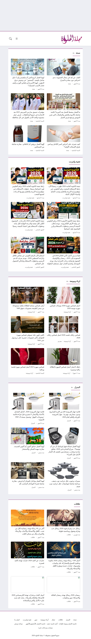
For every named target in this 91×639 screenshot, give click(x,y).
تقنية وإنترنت (66, 198)
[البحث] (10, 38)
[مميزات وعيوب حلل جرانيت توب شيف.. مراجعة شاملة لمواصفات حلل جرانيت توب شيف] (63, 477)
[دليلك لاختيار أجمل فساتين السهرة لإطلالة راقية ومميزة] (63, 361)
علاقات (69, 535)
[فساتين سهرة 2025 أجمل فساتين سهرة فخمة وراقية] (27, 361)
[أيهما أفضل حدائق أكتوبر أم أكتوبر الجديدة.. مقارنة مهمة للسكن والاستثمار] (27, 444)
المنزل (77, 387)
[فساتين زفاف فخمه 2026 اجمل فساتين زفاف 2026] (63, 331)
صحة (78, 53)
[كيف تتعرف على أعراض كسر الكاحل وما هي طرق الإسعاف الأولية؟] (63, 138)
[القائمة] (16, 38)
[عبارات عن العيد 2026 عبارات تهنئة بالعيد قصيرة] (27, 558)
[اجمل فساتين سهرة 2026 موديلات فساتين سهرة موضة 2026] (63, 300)
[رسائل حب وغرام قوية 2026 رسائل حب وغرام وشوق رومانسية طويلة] (63, 524)
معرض (60, 341)
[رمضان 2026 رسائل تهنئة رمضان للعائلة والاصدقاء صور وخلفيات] (63, 591)
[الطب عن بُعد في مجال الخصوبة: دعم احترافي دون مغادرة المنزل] (63, 75)
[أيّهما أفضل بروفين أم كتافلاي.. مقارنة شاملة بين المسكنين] (27, 138)
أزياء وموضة (67, 312)
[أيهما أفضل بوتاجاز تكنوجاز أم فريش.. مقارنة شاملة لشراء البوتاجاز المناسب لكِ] (27, 477)
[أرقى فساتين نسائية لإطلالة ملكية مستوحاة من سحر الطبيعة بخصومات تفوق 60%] (27, 300)
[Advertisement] (45, 15)
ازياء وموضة (75, 281)
